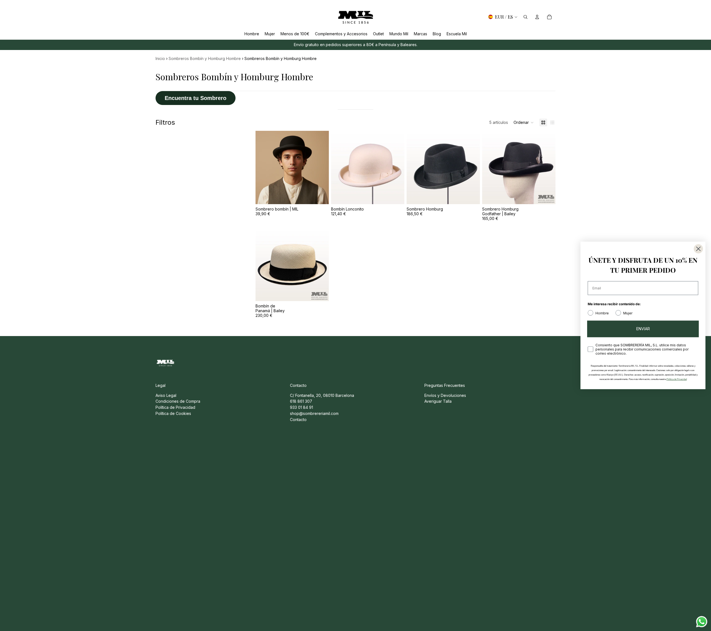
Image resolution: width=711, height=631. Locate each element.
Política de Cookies (173, 413)
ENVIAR (643, 329)
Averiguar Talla (438, 401)
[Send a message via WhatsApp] (701, 621)
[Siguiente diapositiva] (320, 167)
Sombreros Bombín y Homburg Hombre (205, 58)
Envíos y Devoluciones (445, 395)
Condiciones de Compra (178, 401)
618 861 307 (301, 401)
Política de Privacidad (175, 407)
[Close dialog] (698, 249)
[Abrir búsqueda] (525, 17)
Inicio (160, 58)
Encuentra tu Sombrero (195, 98)
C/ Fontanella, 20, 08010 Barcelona (322, 395)
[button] (524, 122)
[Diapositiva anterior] (264, 167)
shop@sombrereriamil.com (314, 413)
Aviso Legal (166, 395)
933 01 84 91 (301, 407)
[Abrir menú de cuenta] (537, 17)
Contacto (298, 419)
